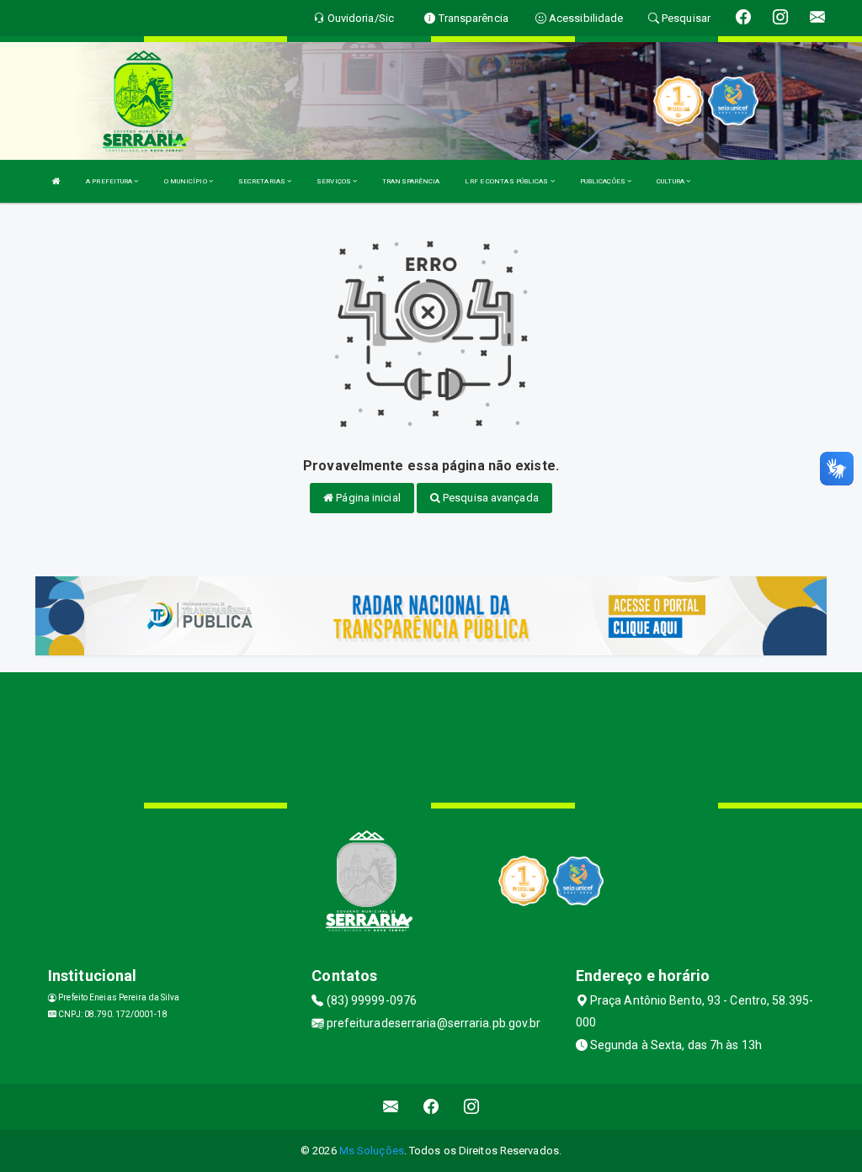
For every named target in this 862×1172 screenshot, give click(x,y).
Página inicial (367, 497)
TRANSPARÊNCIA (410, 181)
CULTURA (671, 181)
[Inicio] (56, 181)
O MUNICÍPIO (186, 181)
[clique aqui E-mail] (391, 1107)
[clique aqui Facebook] (431, 1107)
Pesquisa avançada (489, 497)
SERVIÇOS (335, 181)
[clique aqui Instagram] (472, 1107)
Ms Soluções (371, 1150)
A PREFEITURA (110, 181)
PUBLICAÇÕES (603, 181)
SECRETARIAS (262, 181)
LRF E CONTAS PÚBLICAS (507, 181)
